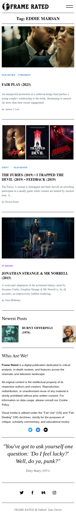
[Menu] (69, 6)
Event (5, 167)
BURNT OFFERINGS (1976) (37, 330)
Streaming (24, 75)
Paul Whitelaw (12, 300)
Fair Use (49, 412)
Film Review (9, 75)
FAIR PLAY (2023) (16, 84)
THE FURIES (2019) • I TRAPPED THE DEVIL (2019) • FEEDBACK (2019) (33, 177)
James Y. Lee (12, 109)
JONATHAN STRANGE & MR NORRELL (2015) (35, 275)
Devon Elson (12, 202)
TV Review (7, 266)
